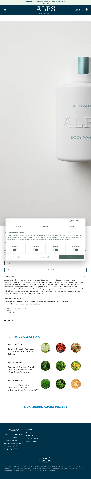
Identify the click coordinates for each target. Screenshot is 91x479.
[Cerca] (82, 10)
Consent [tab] (19, 226)
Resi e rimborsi (11, 437)
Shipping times (11, 449)
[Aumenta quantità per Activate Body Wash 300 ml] (10, 270)
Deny (19, 257)
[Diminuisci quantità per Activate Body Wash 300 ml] (6, 270)
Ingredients (9, 277)
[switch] (35, 250)
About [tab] (72, 226)
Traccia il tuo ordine (13, 434)
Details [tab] (45, 226)
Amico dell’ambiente (13, 298)
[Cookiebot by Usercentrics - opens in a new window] (71, 221)
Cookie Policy (31, 441)
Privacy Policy (32, 438)
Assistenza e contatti (13, 443)
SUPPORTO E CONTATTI (13, 429)
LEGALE (29, 429)
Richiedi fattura (11, 440)
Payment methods (12, 446)
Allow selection (45, 257)
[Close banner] (83, 221)
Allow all (71, 257)
